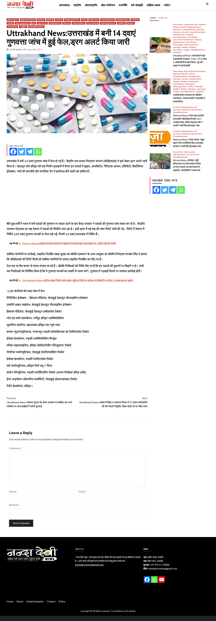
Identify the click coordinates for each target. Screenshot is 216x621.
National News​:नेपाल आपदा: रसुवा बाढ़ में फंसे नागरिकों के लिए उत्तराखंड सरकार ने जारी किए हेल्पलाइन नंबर (188, 143)
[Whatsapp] (38, 151)
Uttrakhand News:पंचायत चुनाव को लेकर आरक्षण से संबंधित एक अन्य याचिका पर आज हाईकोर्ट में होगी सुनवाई (39, 402)
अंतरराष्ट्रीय (91, 5)
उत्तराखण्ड (64, 5)
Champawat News (72, 20)
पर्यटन (167, 5)
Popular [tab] (163, 18)
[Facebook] (13, 151)
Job (33, 23)
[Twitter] (21, 151)
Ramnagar (177, 47)
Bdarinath (177, 74)
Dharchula (200, 30)
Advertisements (35, 601)
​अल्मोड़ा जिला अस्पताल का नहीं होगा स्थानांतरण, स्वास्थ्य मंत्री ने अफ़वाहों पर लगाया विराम (189, 98)
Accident (176, 107)
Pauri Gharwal (92, 23)
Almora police (189, 152)
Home (10, 601)
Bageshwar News (28, 20)
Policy (62, 601)
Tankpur (23, 26)
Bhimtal (50, 20)
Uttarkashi (177, 52)
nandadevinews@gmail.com (89, 564)
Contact (51, 601)
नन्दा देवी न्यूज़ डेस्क (15, 49)
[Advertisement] (77, 197)
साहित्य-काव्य (153, 5)
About (19, 601)
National (66, 23)
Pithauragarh (178, 45)
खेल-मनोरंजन (108, 5)
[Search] (207, 4)
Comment (15, 448)
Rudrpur (130, 23)
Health (10, 23)
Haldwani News (122, 20)
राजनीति (123, 5)
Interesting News (23, 23)
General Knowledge (197, 32)
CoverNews (116, 611)
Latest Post (42, 23)
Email (82, 491)
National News (78, 23)
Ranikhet (121, 23)
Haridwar (135, 20)
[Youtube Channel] (161, 579)
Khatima (194, 37)
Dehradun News (107, 20)
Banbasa (40, 20)
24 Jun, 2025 (31, 49)
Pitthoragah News (108, 23)
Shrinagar (192, 89)
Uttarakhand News (36, 26)
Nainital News (55, 23)
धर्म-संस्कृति (137, 5)
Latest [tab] (153, 18)
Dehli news (93, 20)
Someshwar (12, 26)
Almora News (13, 20)
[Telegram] (30, 151)
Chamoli (59, 20)
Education (177, 32)
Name (13, 491)
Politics (191, 86)
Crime (84, 20)
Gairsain (185, 32)
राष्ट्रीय (77, 5)
